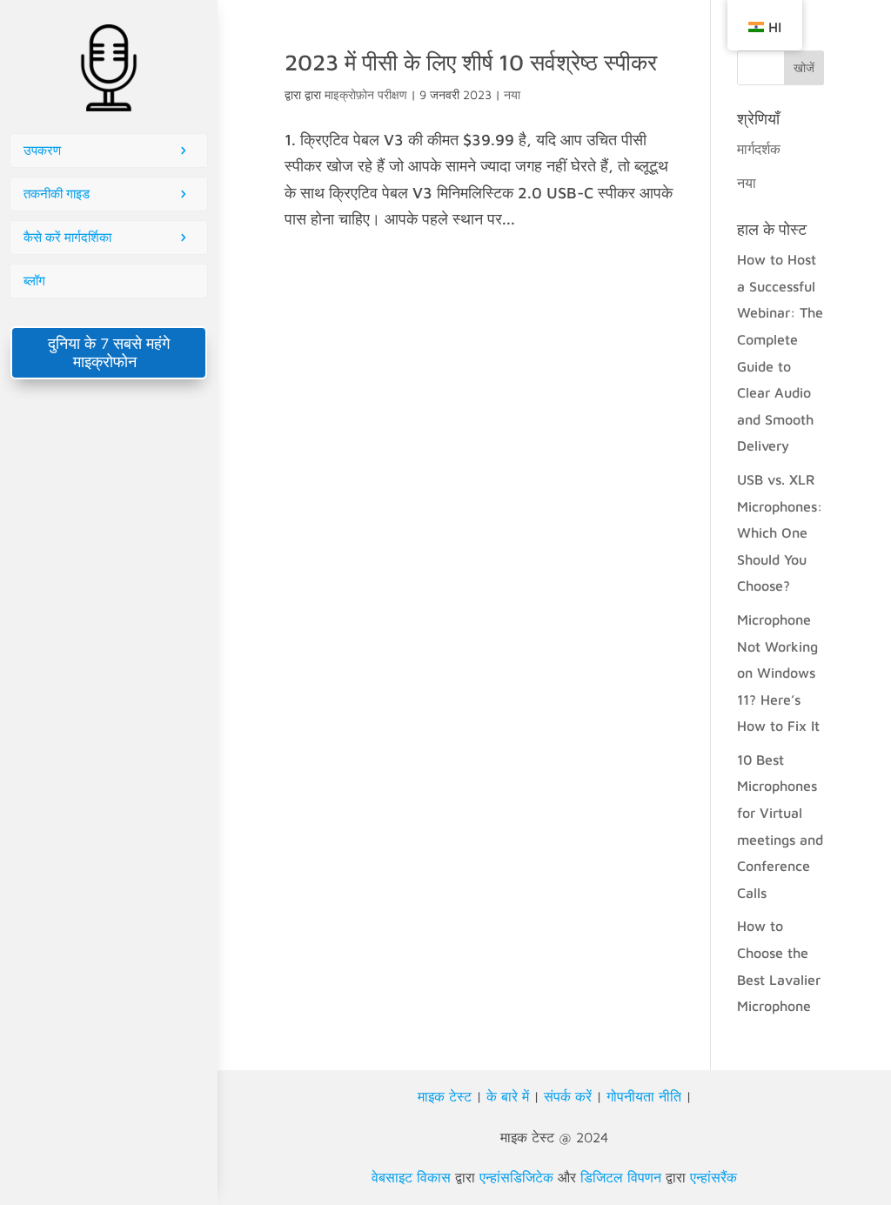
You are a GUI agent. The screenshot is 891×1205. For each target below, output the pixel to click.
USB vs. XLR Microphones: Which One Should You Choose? (779, 532)
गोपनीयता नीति (643, 1096)
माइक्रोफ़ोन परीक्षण (366, 94)
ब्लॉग (34, 280)
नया (512, 94)
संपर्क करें (568, 1096)
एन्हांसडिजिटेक (516, 1177)
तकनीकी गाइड (56, 193)
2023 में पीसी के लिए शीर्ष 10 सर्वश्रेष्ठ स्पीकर (471, 62)
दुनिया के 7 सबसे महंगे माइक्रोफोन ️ (109, 352)
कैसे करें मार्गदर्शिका (67, 237)
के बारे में (507, 1096)
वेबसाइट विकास (411, 1177)
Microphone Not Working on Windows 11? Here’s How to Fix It (778, 672)
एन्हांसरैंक (713, 1177)
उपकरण (42, 150)
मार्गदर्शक (758, 149)
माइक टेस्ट (445, 1096)
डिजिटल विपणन (620, 1177)
